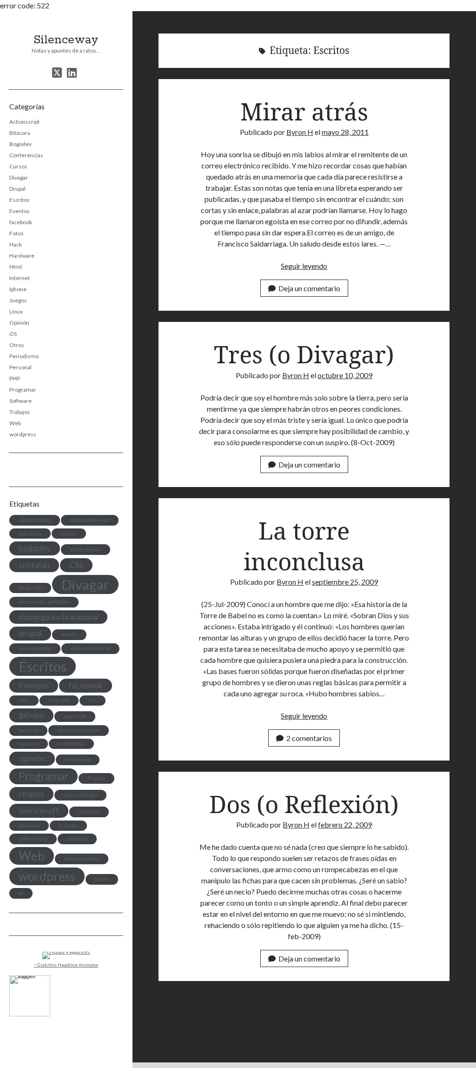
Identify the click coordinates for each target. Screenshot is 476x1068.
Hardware (21, 255)
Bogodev (20, 143)
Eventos (19, 210)
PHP (14, 378)
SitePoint (89, 811)
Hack (15, 244)
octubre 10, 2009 (344, 375)
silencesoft (39, 810)
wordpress (22, 434)
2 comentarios (309, 738)
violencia (77, 838)
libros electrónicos (78, 730)
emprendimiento (90, 648)
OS (13, 333)
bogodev (35, 548)
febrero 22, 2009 (345, 824)
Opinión (19, 322)
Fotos (16, 233)
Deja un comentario (309, 288)
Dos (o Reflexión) (304, 804)
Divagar (18, 177)
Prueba (96, 778)
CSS (76, 565)
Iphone (17, 289)
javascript (75, 716)
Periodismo (24, 356)
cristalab (34, 565)
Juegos (18, 300)
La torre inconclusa (304, 545)
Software (20, 400)
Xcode (102, 879)
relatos (31, 794)
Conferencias (26, 155)
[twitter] (57, 72)
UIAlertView (33, 838)
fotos (24, 700)
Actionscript (24, 121)
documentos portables (44, 602)
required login (80, 795)
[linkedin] (72, 72)
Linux (16, 311)
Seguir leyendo (304, 265)
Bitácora (19, 132)
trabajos (68, 825)
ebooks (69, 634)
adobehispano (35, 520)
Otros (16, 344)
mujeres (29, 744)
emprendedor (35, 648)
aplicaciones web (89, 520)
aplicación (30, 533)
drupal (30, 633)
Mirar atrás (304, 111)
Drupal (17, 188)
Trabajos (19, 411)
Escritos (19, 199)
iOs (92, 700)
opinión (32, 758)
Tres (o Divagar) (304, 354)
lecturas (28, 730)
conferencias (85, 549)
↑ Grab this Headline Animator (66, 965)
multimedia (71, 744)
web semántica (81, 858)
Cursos (18, 166)
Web (15, 423)
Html (15, 266)
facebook (20, 222)
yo (21, 893)
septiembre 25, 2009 (345, 581)
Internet (19, 277)
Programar (22, 389)
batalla (69, 533)
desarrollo (30, 588)
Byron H (299, 131)
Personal (20, 367)
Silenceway (66, 40)
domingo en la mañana (58, 617)
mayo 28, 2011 (345, 131)
